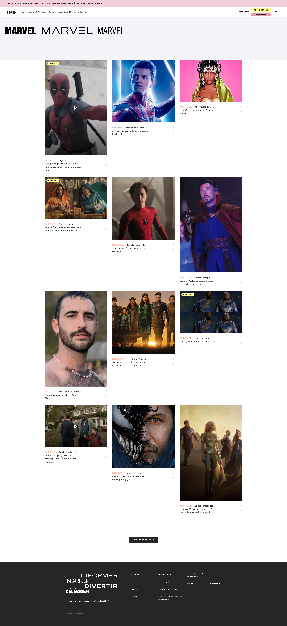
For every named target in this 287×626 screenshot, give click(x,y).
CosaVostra (79, 614)
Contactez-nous (164, 574)
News (23, 12)
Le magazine (80, 12)
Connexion (261, 14)
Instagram (135, 574)
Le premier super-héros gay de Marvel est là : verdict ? (198, 341)
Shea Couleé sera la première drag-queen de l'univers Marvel (197, 110)
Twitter (134, 596)
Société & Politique (37, 12)
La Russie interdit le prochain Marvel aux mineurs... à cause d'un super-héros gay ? (196, 509)
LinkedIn (134, 589)
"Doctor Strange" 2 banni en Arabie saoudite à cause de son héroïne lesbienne (197, 281)
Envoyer (215, 583)
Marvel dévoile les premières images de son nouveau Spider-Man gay (130, 131)
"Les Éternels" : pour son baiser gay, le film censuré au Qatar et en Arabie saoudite (129, 362)
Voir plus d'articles (143, 540)
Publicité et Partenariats (167, 589)
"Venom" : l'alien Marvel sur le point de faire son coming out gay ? (128, 476)
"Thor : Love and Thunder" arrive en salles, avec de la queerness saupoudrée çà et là (63, 227)
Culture (52, 12)
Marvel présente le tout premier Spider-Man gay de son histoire (128, 248)
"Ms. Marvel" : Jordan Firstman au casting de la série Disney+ (62, 395)
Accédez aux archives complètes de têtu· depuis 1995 (72, 3)
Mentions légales (164, 582)
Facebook (135, 582)
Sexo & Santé (64, 12)
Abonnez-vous (261, 10)
